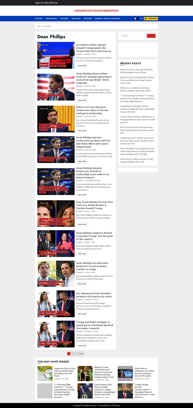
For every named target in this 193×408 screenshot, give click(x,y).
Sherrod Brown (64, 314)
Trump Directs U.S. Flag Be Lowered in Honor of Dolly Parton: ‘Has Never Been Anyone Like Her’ (137, 141)
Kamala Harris (61, 66)
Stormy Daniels (51, 254)
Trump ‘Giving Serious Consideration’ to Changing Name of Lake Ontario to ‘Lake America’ (137, 119)
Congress (43, 95)
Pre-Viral (62, 224)
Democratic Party (54, 187)
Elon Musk (60, 95)
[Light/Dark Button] (136, 19)
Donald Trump (44, 66)
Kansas (42, 345)
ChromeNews (104, 405)
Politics (38, 18)
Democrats (63, 158)
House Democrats (45, 190)
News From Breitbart (46, 224)
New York (59, 221)
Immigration (51, 18)
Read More (82, 66)
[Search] (141, 19)
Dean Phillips (54, 63)
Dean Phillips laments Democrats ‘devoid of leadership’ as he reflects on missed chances (56, 181)
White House (43, 98)
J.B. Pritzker (43, 127)
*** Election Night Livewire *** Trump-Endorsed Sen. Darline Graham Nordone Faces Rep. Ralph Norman (137, 98)
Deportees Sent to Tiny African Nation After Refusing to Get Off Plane (136, 71)
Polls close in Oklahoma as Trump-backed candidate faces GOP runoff (135, 89)
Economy (64, 18)
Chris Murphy (43, 124)
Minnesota (50, 160)
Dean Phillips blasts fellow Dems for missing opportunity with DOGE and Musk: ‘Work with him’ (56, 87)
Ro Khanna (59, 127)
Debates (62, 63)
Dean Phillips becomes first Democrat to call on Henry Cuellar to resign (56, 273)
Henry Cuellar (44, 284)
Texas (57, 284)
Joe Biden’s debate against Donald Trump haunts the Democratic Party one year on (56, 55)
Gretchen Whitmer (64, 124)
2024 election (44, 63)
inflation (76, 18)
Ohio (57, 314)
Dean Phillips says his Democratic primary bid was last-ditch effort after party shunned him (56, 149)
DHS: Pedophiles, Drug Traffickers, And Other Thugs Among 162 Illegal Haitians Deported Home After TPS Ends (137, 151)
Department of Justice (55, 282)
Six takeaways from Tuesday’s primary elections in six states (56, 303)
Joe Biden (88, 18)
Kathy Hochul (51, 221)
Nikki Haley (50, 314)
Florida (62, 342)
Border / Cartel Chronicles (107, 18)
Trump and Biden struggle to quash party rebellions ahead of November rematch (56, 334)
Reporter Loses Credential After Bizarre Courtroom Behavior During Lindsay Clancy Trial (137, 80)
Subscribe (152, 18)
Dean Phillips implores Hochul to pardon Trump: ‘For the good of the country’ (56, 243)
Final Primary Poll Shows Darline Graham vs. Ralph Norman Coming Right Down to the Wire (137, 109)
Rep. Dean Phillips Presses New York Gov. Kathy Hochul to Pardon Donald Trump (56, 213)
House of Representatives (60, 190)
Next (81, 354)
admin (80, 54)
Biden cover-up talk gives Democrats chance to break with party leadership (56, 119)
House (63, 187)
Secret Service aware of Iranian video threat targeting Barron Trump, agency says (137, 130)
